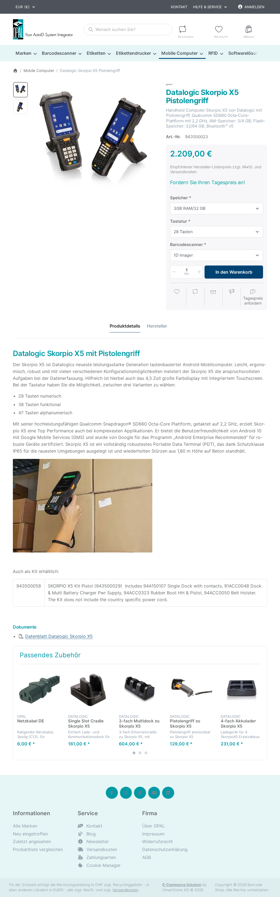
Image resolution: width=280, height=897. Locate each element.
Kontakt (179, 7)
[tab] (125, 326)
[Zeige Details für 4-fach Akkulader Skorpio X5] (242, 689)
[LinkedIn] (168, 793)
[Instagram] (126, 793)
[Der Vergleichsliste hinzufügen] (195, 297)
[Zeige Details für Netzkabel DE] (38, 689)
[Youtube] (154, 793)
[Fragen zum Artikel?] (213, 297)
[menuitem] (26, 53)
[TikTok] (140, 793)
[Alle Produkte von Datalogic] (169, 84)
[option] (20, 89)
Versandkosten (125, 890)
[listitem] (95, 144)
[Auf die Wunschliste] (177, 297)
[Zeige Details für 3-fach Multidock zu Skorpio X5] (140, 689)
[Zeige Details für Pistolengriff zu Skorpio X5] (191, 689)
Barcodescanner (186, 244)
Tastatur (178, 221)
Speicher (179, 197)
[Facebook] (112, 793)
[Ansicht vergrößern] (95, 144)
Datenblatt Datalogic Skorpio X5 (59, 636)
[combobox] (26, 7)
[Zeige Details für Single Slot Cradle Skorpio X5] (89, 689)
